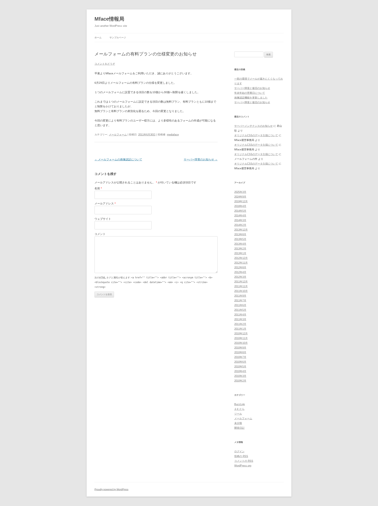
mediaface (173, 134)
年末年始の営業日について (249, 92)
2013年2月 (240, 248)
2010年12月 (241, 333)
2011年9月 (240, 295)
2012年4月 (240, 272)
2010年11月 (241, 338)
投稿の (241, 456)
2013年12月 (241, 229)
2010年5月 (240, 366)
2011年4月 (240, 314)
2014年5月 (240, 210)
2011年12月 (241, 281)
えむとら (239, 409)
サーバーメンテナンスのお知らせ (253, 125)
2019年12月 (241, 201)
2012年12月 (241, 258)
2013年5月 (240, 239)
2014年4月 (240, 215)
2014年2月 (240, 225)
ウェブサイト (102, 218)
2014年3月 (240, 220)
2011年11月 (241, 286)
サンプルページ (117, 37)
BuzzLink (239, 404)
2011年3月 (240, 319)
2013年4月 (240, 243)
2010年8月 (240, 352)
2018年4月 (240, 206)
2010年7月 (240, 357)
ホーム (98, 37)
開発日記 (239, 427)
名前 (98, 188)
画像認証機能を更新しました (251, 97)
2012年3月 (240, 276)
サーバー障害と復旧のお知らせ (252, 88)
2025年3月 (240, 191)
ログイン (239, 451)
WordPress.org (242, 465)
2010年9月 (240, 347)
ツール (238, 413)
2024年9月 (240, 196)
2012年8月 (240, 267)
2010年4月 (240, 371)
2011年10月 (241, 291)
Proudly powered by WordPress (111, 489)
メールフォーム (118, 134)
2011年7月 (240, 300)
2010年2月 (240, 380)
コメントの (243, 460)
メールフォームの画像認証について (118, 159)
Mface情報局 (109, 19)
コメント (100, 234)
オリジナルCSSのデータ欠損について (256, 135)
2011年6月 (240, 305)
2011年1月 (240, 328)
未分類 (238, 423)
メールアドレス (105, 203)
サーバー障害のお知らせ (201, 159)
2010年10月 (241, 342)
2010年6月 (240, 361)
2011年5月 (240, 309)
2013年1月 (240, 253)
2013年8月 (240, 234)
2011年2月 (240, 324)
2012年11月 (241, 262)
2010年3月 (240, 375)
